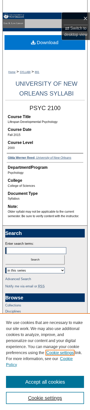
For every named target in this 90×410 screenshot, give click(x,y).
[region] (45, 361)
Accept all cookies (45, 382)
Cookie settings (60, 353)
